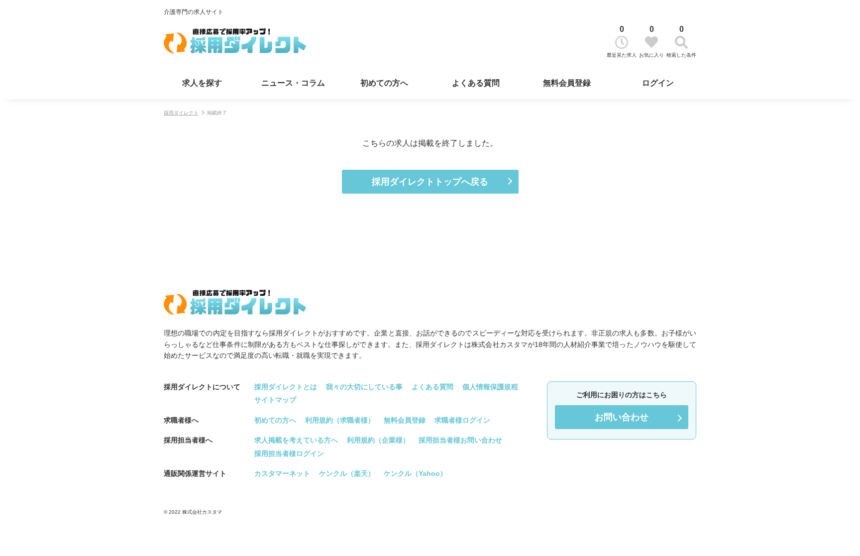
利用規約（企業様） (378, 440)
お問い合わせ (621, 417)
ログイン (658, 83)
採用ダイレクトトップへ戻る (430, 182)
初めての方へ (384, 83)
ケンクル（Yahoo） (415, 473)
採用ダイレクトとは (285, 387)
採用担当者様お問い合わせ (460, 440)
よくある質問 (476, 83)
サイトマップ (275, 400)
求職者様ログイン (462, 420)
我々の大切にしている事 (364, 387)
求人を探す (202, 83)
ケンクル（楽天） (347, 473)
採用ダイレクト (181, 112)
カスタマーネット (282, 473)
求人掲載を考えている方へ (296, 440)
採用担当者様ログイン (289, 453)
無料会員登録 (567, 83)
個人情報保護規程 (490, 387)
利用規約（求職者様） (340, 420)
